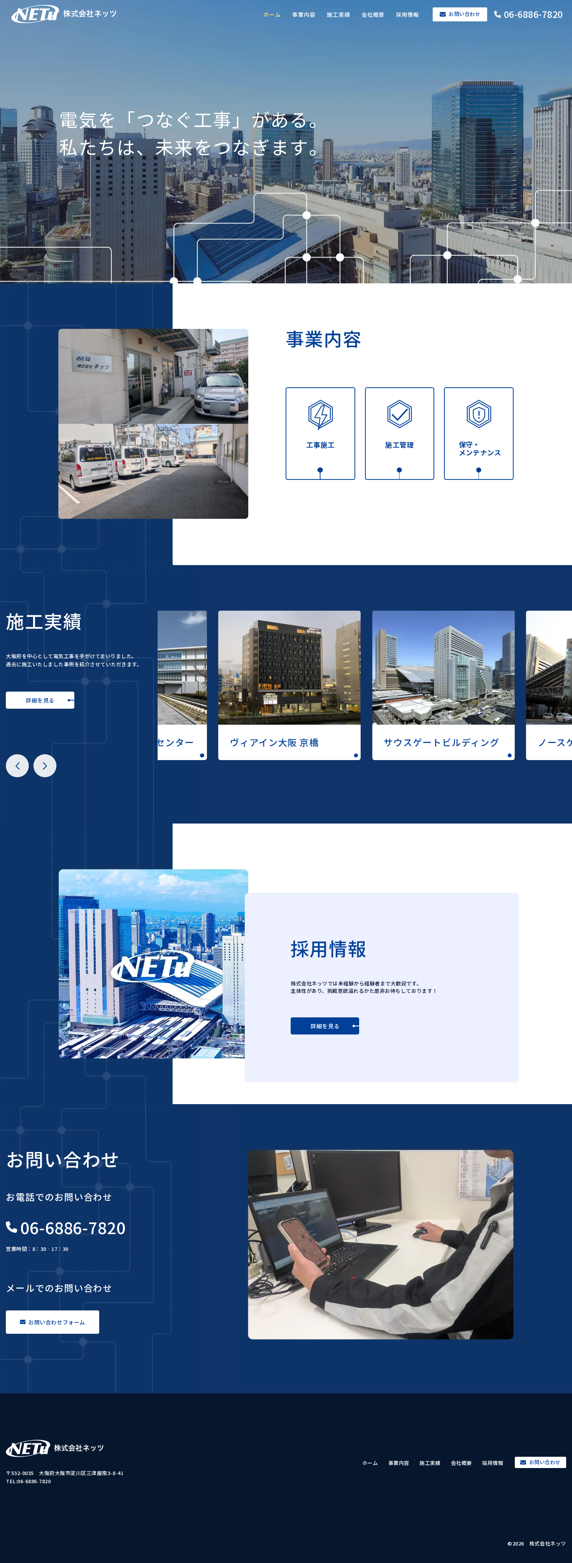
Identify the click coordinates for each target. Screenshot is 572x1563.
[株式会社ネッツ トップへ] (71, 14)
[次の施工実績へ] (44, 765)
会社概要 (372, 14)
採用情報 (407, 14)
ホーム (272, 14)
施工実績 (338, 14)
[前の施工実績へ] (17, 765)
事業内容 (303, 14)
